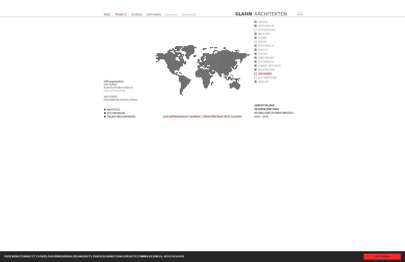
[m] (300, 14)
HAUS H (262, 53)
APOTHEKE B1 (266, 25)
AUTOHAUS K (266, 61)
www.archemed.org (114, 90)
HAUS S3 (263, 49)
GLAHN (243, 14)
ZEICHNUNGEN (116, 113)
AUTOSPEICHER (267, 77)
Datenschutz (189, 14)
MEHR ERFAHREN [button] (174, 256)
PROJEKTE (121, 14)
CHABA (262, 37)
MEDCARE (264, 33)
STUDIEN (136, 14)
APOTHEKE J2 (266, 45)
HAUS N (262, 21)
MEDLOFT (263, 81)
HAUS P (262, 41)
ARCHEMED (265, 73)
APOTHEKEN (153, 14)
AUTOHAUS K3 (266, 29)
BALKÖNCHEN (266, 69)
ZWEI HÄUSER (266, 57)
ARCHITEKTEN (270, 14)
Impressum (171, 14)
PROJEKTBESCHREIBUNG (121, 116)
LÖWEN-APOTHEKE (269, 65)
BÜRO (107, 14)
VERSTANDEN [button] (382, 256)
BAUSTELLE (113, 109)
